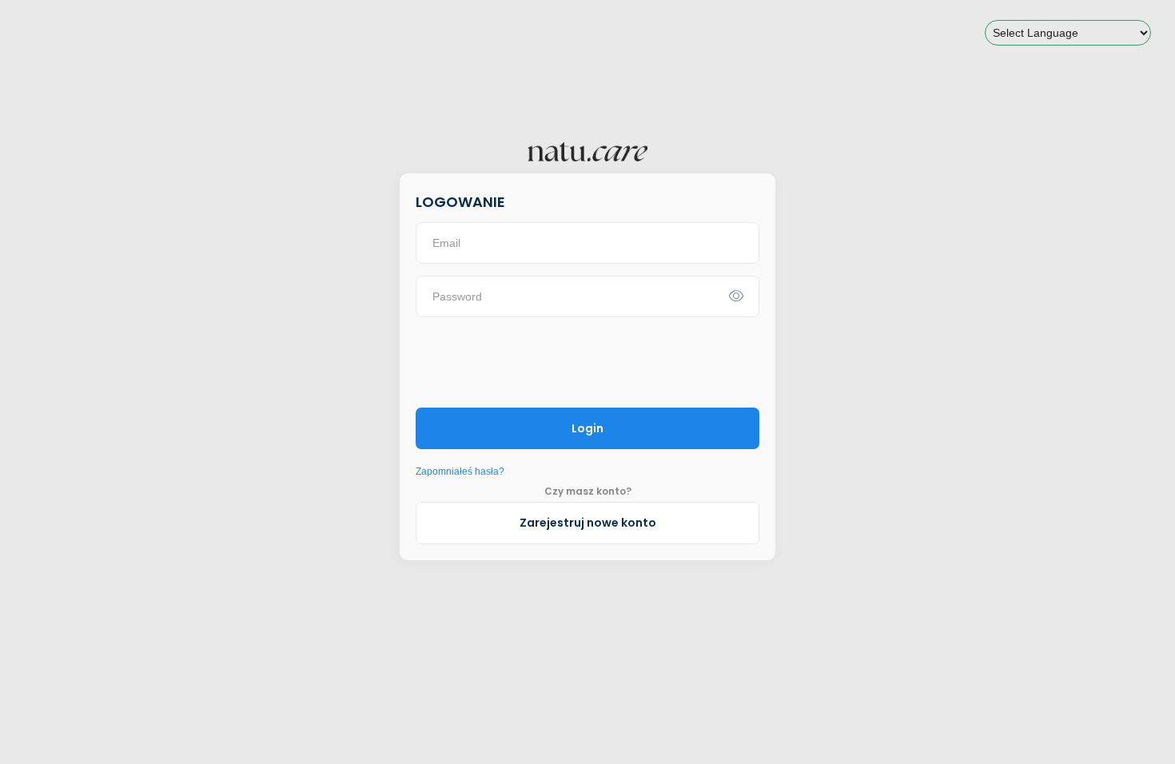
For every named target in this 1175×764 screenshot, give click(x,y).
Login (587, 428)
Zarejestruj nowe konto (588, 523)
